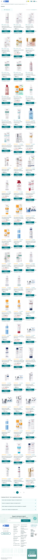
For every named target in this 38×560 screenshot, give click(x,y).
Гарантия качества (24, 524)
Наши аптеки (15, 531)
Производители (16, 540)
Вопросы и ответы (16, 524)
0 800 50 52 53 (34, 525)
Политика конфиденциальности (24, 528)
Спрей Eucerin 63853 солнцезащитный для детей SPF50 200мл (18, 314)
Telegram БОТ (5, 533)
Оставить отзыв (6, 24)
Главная (2, 4)
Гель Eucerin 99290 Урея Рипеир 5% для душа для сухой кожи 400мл (30, 122)
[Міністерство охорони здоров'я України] (35, 534)
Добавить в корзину (6, 31)
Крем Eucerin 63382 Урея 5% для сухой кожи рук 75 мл (31, 361)
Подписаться (25, 520)
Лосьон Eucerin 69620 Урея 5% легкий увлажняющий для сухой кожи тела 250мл (19, 361)
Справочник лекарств (17, 536)
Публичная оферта (24, 526)
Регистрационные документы (24, 543)
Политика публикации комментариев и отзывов (23, 532)
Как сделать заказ (16, 543)
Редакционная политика (23, 541)
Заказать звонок (33, 526)
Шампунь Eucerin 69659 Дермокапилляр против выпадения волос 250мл (30, 266)
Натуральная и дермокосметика (19, 4)
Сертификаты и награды (23, 546)
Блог (14, 534)
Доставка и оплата (16, 545)
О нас (14, 542)
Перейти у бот (32, 555)
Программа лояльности (15, 529)
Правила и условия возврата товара (24, 536)
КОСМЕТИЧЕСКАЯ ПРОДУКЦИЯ (9, 4)
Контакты (15, 533)
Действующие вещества (15, 538)
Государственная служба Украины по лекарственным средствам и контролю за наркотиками (32, 535)
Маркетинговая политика (23, 538)
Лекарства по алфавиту (15, 527)
